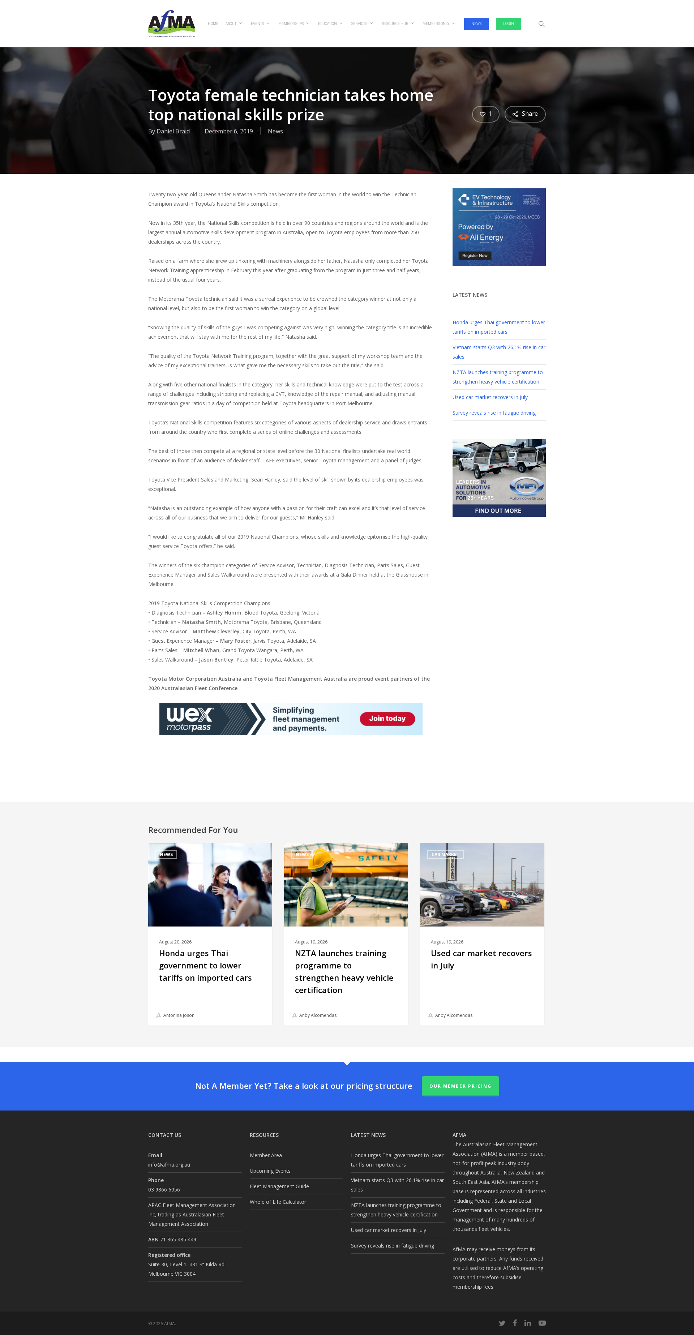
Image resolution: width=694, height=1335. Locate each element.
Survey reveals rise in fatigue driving (494, 412)
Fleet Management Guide (279, 1186)
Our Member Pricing (460, 1086)
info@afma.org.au (169, 1164)
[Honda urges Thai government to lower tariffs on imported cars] (210, 934)
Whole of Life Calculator (278, 1201)
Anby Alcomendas (317, 1015)
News (275, 131)
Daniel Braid (173, 131)
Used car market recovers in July (490, 397)
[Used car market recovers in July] (482, 934)
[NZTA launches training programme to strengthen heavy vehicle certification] (346, 934)
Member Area (266, 1155)
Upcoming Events (270, 1170)
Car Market (445, 854)
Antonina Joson (178, 1015)
